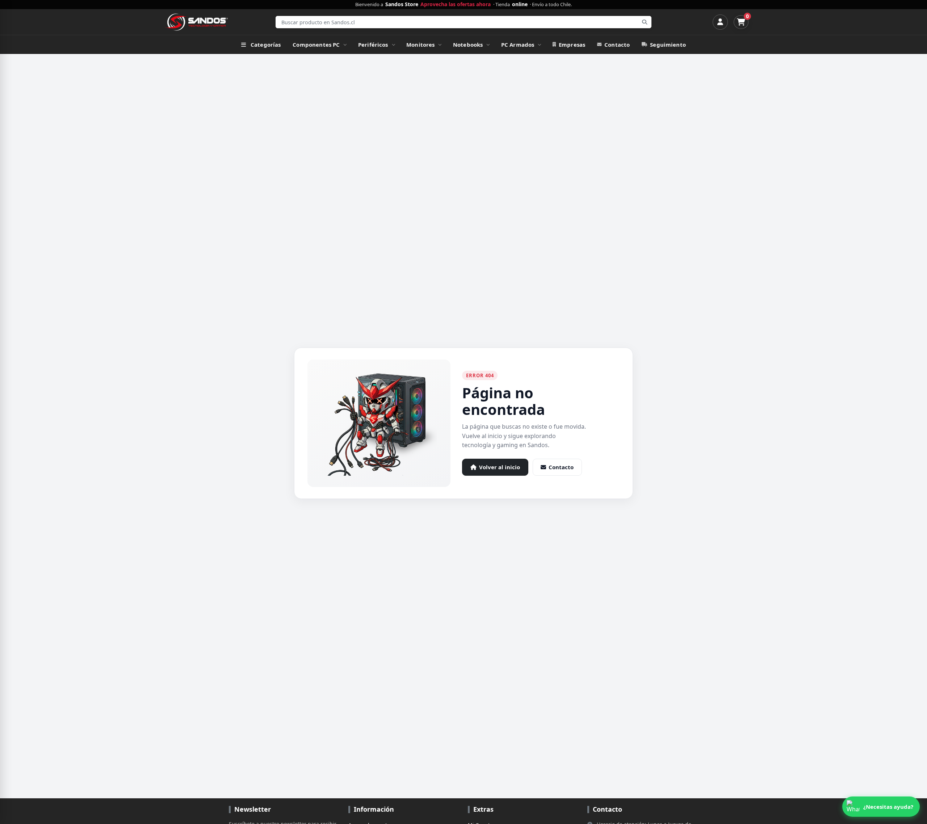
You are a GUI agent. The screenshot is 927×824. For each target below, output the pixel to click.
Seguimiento (668, 44)
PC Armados (517, 44)
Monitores (420, 44)
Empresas (572, 44)
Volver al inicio (499, 467)
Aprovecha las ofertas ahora (455, 4)
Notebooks (468, 44)
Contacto (617, 44)
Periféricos (373, 44)
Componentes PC (316, 44)
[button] (881, 806)
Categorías (266, 44)
